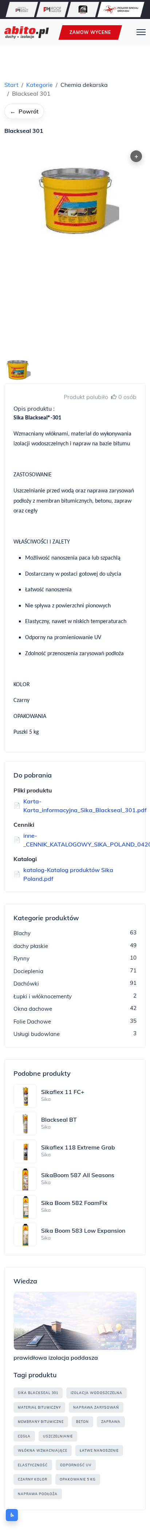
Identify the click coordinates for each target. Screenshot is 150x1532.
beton (82, 1422)
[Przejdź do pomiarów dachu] (120, 9)
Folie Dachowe (32, 1021)
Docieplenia (28, 971)
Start (11, 84)
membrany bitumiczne (41, 1422)
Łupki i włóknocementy (42, 996)
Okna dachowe (32, 1008)
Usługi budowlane (36, 1033)
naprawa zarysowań (96, 1407)
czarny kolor (32, 1479)
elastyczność (33, 1465)
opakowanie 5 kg (78, 1479)
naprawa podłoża (38, 1494)
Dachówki (26, 983)
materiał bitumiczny (39, 1407)
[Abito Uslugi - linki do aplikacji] (83, 9)
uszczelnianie (58, 1436)
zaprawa (111, 1422)
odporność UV (75, 1465)
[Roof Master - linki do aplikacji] (52, 9)
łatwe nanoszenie (99, 1450)
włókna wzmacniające (42, 1450)
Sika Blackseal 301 (38, 1393)
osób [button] (127, 396)
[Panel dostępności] (12, 1515)
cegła (24, 1436)
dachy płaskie (30, 945)
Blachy (22, 933)
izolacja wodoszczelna (96, 1393)
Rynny (21, 958)
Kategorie (39, 84)
